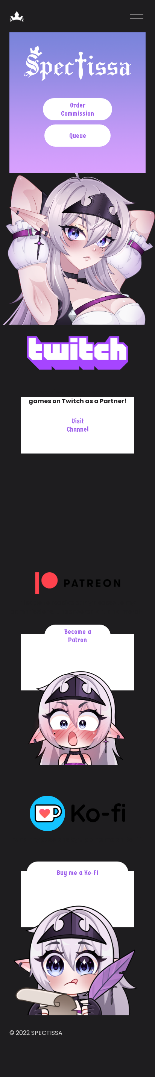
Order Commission (77, 109)
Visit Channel (78, 425)
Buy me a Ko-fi (77, 873)
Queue (77, 136)
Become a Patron (77, 636)
